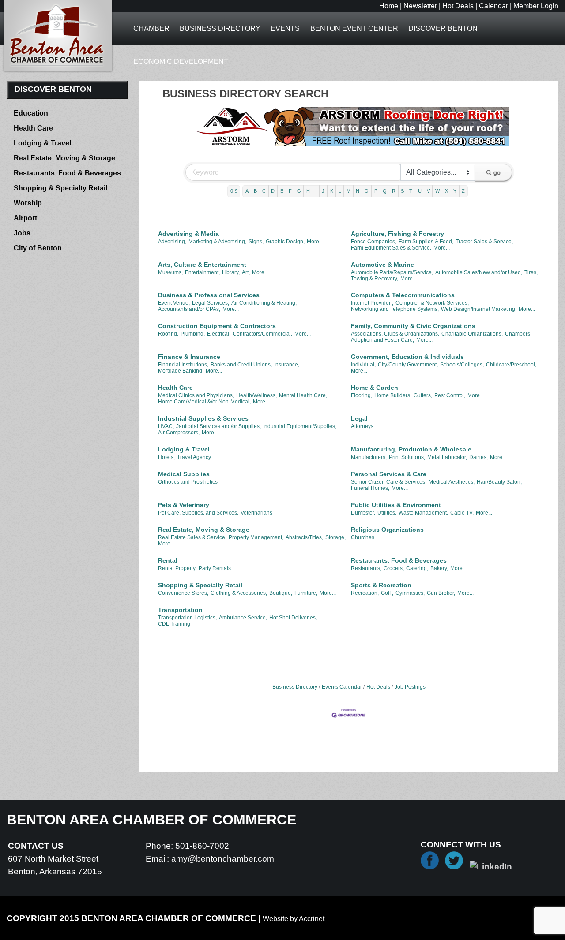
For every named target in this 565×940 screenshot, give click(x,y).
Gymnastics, (410, 593)
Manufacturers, (369, 457)
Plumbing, (193, 334)
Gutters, (423, 395)
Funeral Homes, (370, 488)
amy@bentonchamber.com (222, 858)
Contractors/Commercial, (262, 334)
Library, (231, 272)
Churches (362, 537)
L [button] (340, 191)
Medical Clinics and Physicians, (196, 395)
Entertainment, (202, 272)
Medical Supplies (184, 473)
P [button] (375, 191)
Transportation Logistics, (187, 618)
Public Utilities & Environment (396, 504)
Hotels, (166, 457)
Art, (246, 272)
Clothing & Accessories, (239, 593)
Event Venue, (174, 303)
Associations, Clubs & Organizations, (395, 334)
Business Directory (220, 28)
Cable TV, (462, 513)
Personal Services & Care (388, 473)
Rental (167, 560)
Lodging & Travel (184, 449)
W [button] (437, 191)
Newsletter (420, 6)
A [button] (247, 191)
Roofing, (168, 334)
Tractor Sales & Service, (484, 242)
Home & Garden (374, 387)
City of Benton (38, 248)
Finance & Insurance (189, 356)
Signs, (256, 242)
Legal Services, (210, 303)
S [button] (402, 191)
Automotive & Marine (382, 264)
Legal (359, 418)
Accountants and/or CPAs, (189, 309)
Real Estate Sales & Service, (192, 537)
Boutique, (280, 593)
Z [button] (463, 191)
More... (315, 242)
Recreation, (365, 593)
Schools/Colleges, (462, 365)
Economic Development (180, 61)
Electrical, (218, 334)
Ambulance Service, (243, 618)
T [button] (410, 191)
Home (388, 6)
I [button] (315, 191)
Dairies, (478, 457)
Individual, (363, 365)
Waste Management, (423, 513)
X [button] (446, 191)
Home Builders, (392, 395)
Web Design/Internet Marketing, (478, 309)
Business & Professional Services (209, 294)
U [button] (420, 191)
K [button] (331, 191)
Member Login (535, 6)
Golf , (387, 593)
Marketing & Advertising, (217, 242)
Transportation (180, 609)
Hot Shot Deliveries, (293, 618)
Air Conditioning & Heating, (264, 303)
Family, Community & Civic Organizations (413, 325)
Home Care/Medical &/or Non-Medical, (204, 402)
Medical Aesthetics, (452, 482)
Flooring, (361, 395)
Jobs (22, 233)
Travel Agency (194, 457)
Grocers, (394, 568)
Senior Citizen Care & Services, (388, 482)
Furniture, (305, 593)
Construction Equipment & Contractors (217, 325)
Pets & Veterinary (183, 504)
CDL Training (174, 624)
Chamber (151, 28)
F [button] (290, 191)
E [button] (281, 191)
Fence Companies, (373, 242)
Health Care (175, 387)
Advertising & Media (188, 233)
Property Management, (256, 537)
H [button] (308, 191)
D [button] (273, 191)
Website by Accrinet (293, 918)
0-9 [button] (233, 191)
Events (285, 28)
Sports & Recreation (381, 585)
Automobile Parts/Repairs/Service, (392, 272)
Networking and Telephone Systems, (395, 309)
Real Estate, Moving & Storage (203, 529)
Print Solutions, (407, 457)
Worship (28, 203)
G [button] (299, 191)
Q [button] (385, 191)
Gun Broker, (441, 593)
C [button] (264, 191)
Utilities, (386, 513)
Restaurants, (366, 568)
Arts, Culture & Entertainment (202, 264)
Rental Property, (177, 568)
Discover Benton (443, 28)
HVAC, (166, 426)
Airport (25, 218)
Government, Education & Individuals (407, 356)
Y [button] (454, 191)
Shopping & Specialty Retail (200, 585)
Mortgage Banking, (180, 371)
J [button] (323, 191)
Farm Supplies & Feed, (426, 242)
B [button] (255, 191)
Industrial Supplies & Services (203, 418)
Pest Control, (449, 395)
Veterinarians (256, 513)
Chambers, (518, 334)
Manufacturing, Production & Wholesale (411, 449)
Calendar (493, 6)
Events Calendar (342, 687)
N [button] (357, 191)
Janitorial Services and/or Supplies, (218, 426)
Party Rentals (215, 568)
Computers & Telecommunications (403, 294)
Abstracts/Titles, (304, 537)
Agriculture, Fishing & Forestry (397, 233)
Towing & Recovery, (374, 279)
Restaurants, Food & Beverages (399, 560)
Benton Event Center (354, 28)
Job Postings (410, 687)
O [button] (367, 191)
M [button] (348, 191)
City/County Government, (408, 365)
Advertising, (172, 242)
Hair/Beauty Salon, (499, 482)
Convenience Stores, (183, 593)
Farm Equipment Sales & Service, (391, 248)
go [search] (497, 172)
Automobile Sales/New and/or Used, (478, 272)
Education (31, 113)
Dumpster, (363, 513)
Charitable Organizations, (472, 334)
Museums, (170, 272)
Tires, (531, 272)
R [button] (394, 191)
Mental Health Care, (303, 395)
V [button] (428, 191)
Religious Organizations (387, 529)
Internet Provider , (372, 303)
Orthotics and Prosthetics (188, 482)
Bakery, (439, 568)
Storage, (335, 537)
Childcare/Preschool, (511, 365)
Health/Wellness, (256, 395)
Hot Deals (458, 6)
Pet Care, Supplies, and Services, (198, 513)
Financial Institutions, (183, 365)
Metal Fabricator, (447, 457)
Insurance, (286, 365)
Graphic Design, (285, 242)
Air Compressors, (179, 432)
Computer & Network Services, (432, 303)
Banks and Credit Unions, (241, 365)
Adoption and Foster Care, (382, 340)
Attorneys (362, 426)
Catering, (417, 568)
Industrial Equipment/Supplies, (299, 426)
